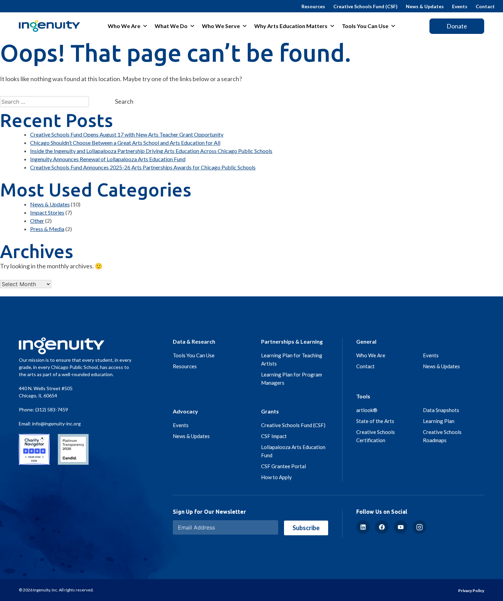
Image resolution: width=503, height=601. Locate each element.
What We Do (171, 26)
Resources (313, 6)
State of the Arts (375, 421)
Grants (270, 411)
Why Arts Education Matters (290, 26)
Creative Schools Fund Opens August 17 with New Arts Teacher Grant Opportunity (126, 134)
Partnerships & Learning (292, 341)
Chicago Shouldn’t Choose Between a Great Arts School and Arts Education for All (125, 142)
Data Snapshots (441, 410)
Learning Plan (438, 421)
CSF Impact (274, 436)
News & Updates (425, 6)
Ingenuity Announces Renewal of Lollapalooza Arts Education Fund (107, 159)
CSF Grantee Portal (283, 466)
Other (37, 220)
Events (459, 6)
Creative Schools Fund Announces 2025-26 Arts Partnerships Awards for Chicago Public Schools (143, 167)
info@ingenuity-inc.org (56, 423)
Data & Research (194, 341)
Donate (457, 26)
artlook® (366, 410)
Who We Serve (221, 26)
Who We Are (124, 26)
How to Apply (276, 477)
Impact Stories (47, 212)
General (366, 341)
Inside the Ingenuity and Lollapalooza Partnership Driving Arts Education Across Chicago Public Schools (151, 151)
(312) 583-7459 (51, 409)
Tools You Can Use (365, 26)
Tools (363, 396)
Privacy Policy (471, 590)
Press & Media (47, 229)
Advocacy (185, 411)
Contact (485, 6)
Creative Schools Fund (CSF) (365, 6)
